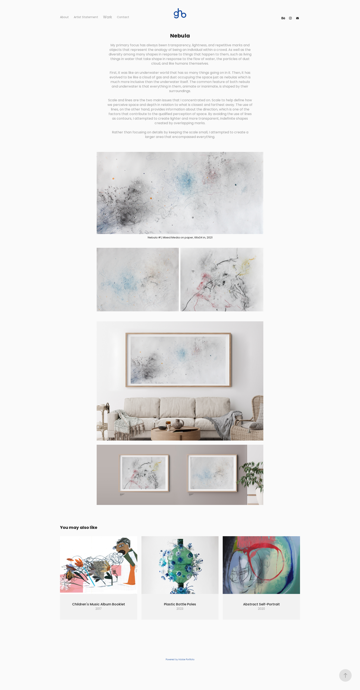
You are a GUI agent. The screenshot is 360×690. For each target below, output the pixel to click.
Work (107, 17)
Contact (123, 17)
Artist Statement (86, 17)
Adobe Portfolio (186, 659)
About (64, 17)
